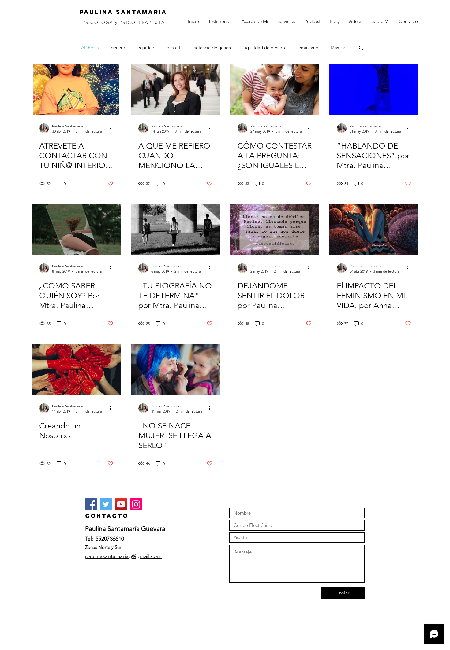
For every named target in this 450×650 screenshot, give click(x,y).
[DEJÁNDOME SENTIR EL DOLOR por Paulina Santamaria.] (274, 229)
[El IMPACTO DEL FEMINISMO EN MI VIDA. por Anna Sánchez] (373, 229)
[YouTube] (121, 504)
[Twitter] (106, 504)
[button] (361, 48)
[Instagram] (136, 504)
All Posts (90, 47)
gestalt (173, 47)
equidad (145, 47)
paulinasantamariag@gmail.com (123, 556)
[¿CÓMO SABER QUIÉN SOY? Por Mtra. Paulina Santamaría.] (76, 229)
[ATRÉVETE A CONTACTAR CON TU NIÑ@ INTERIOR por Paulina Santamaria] (76, 89)
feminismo (307, 47)
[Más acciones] (112, 128)
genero (118, 47)
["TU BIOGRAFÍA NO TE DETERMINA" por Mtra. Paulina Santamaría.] (175, 229)
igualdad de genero (265, 47)
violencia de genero (213, 47)
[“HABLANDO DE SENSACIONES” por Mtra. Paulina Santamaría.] (373, 89)
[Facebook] (91, 504)
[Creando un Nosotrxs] (76, 369)
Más (335, 47)
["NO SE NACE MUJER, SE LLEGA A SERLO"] (175, 369)
